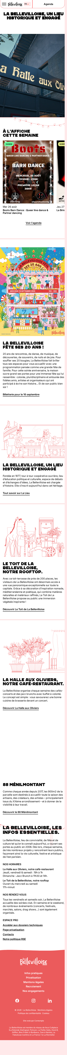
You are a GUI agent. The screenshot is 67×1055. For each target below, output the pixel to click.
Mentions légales (33, 982)
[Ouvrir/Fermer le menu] (4, 4)
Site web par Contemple (33, 1021)
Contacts (8, 934)
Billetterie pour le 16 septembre (21, 394)
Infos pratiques (33, 973)
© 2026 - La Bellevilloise (25, 1010)
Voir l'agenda (33, 222)
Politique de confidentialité (29, 1013)
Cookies (45, 1013)
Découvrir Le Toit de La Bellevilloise (23, 609)
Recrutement (33, 986)
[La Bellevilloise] (15, 4)
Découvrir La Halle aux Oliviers (21, 708)
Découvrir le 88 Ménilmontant (20, 812)
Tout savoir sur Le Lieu (16, 493)
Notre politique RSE (14, 939)
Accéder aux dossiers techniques (23, 925)
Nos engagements (33, 990)
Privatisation (33, 977)
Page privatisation (13, 929)
